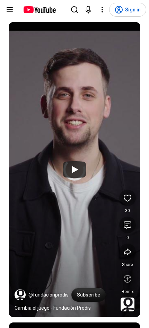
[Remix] (127, 279)
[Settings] (102, 10)
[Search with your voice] (88, 10)
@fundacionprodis (48, 295)
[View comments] (127, 225)
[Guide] (10, 10)
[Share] (127, 252)
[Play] (74, 169)
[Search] (74, 10)
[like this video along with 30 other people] (127, 198)
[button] (20, 294)
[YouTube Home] (39, 9)
